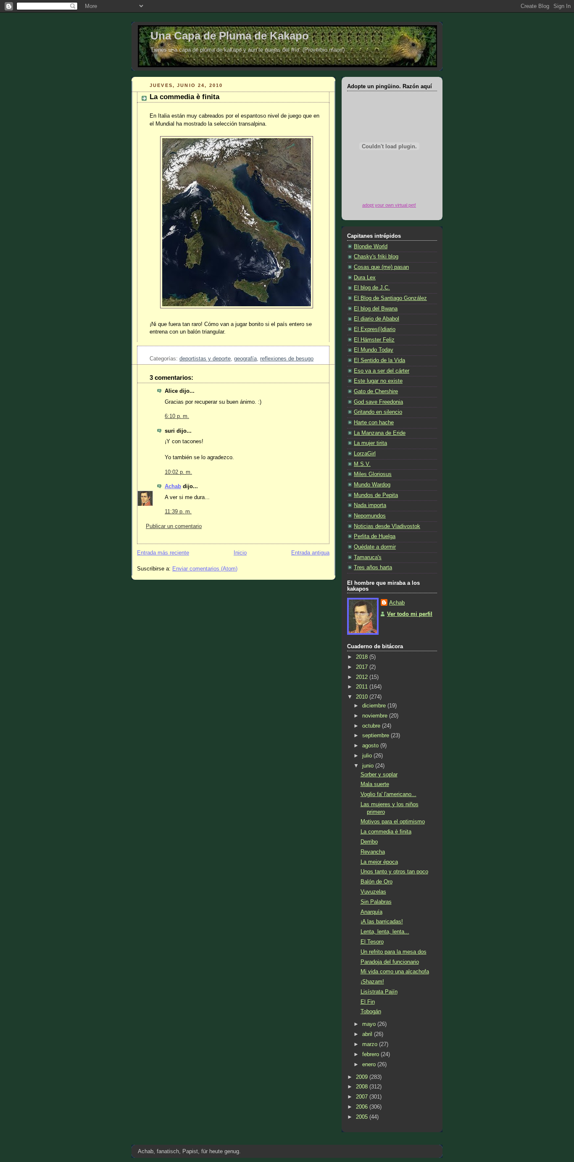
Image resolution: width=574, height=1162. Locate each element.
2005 (362, 1117)
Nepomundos (370, 516)
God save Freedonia (378, 402)
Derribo (369, 842)
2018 (362, 657)
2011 (362, 687)
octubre (372, 726)
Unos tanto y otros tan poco (394, 872)
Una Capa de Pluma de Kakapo (229, 35)
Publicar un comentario (174, 526)
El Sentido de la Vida (379, 360)
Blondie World (370, 247)
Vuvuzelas (373, 892)
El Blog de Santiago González (390, 298)
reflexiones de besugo (286, 359)
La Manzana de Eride (379, 433)
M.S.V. (362, 464)
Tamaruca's (368, 557)
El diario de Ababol (376, 319)
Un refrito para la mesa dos (394, 952)
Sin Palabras (376, 902)
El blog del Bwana (376, 309)
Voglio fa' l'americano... (388, 794)
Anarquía (371, 912)
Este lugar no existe (378, 381)
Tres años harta (373, 567)
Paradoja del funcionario (390, 962)
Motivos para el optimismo (393, 822)
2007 (362, 1097)
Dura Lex (365, 278)
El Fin (368, 1002)
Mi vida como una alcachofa (395, 972)
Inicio (240, 553)
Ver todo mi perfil (409, 614)
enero (369, 1064)
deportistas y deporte (205, 359)
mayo (369, 1024)
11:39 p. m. (178, 512)
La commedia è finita (184, 97)
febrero (371, 1054)
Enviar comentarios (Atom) (204, 569)
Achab (173, 486)
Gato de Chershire (376, 391)
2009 (362, 1077)
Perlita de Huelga (374, 536)
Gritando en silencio (378, 412)
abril (368, 1034)
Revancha (373, 852)
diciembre (374, 706)
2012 (362, 677)
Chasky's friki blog (376, 257)
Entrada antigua (310, 553)
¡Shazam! (372, 982)
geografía (245, 359)
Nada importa (370, 505)
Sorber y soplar (379, 775)
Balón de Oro (376, 882)
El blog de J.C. (372, 288)
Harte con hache (374, 423)
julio (368, 756)
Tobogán (371, 1012)
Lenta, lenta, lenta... (385, 932)
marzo (370, 1044)
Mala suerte (375, 784)
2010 (362, 697)
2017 (362, 667)
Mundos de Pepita (376, 495)
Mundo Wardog (372, 485)
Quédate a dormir (375, 547)
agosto (371, 746)
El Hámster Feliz (374, 340)
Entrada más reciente (163, 553)
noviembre (375, 716)
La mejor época (379, 862)
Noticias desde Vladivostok (387, 526)
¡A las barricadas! (382, 922)
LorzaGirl (365, 454)
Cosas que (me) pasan (381, 267)
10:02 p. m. (178, 472)
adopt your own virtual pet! (389, 205)
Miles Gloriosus (373, 474)
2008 (362, 1087)
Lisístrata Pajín (379, 992)
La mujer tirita (370, 443)
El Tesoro (372, 942)
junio (368, 766)
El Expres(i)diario (374, 329)
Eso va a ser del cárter (381, 371)
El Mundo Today (373, 350)
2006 (362, 1107)
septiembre (376, 736)
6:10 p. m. (177, 416)
